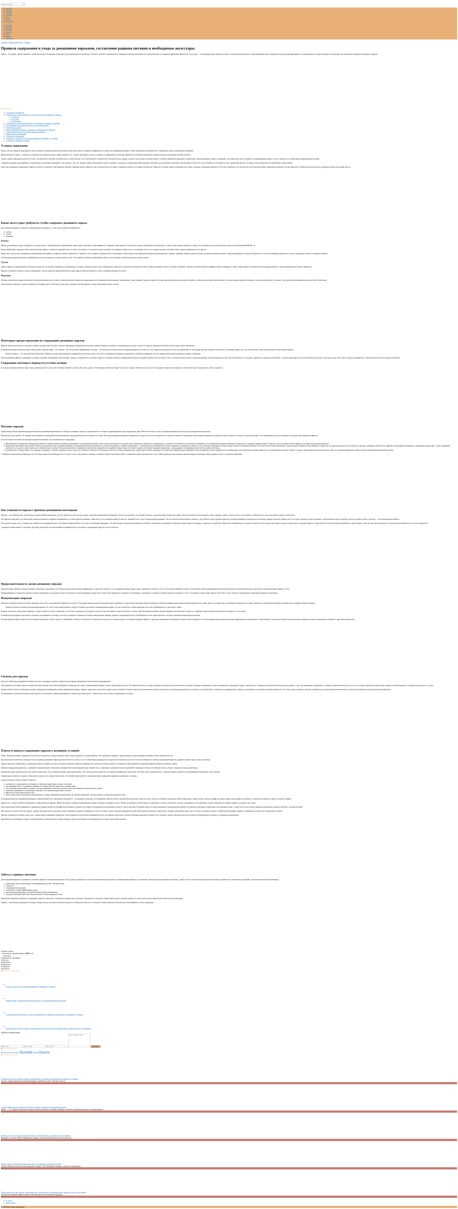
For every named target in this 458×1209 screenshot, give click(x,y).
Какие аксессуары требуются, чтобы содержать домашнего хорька (33, 115)
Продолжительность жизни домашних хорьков (25, 132)
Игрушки (15, 121)
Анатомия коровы (6, 1052)
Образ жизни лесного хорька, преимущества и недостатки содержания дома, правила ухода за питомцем (48, 1028)
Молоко (36, 1052)
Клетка (14, 117)
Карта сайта (10, 1203)
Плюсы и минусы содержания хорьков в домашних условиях (32, 138)
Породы (44, 1052)
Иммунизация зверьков (16, 134)
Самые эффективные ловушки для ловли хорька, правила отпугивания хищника (34, 1107)
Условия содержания (15, 113)
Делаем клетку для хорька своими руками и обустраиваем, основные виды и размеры (36, 1136)
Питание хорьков (13, 128)
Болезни (26, 1052)
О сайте (9, 1201)
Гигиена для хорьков (15, 136)
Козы (8, 17)
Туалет (14, 119)
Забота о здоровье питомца (18, 141)
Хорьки (9, 11)
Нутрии (9, 13)
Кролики (9, 21)
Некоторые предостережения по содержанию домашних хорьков (33, 123)
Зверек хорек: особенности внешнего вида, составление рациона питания (36, 1001)
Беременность (16, 1052)
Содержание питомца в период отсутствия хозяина (27, 126)
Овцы (8, 19)
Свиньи (9, 15)
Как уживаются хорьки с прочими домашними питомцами (30, 130)
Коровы (9, 9)
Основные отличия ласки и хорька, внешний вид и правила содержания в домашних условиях (44, 1015)
